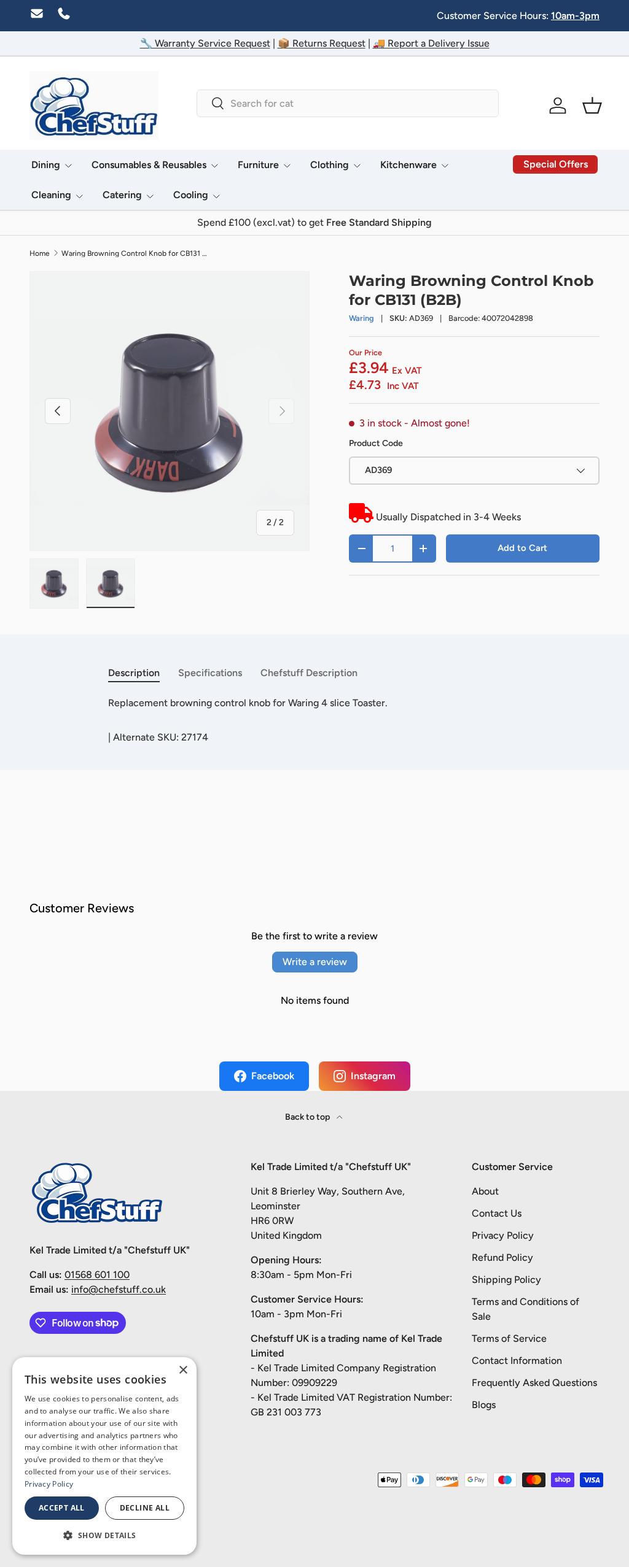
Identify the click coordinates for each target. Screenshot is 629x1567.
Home (39, 253)
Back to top (308, 1117)
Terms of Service (509, 1338)
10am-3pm (575, 15)
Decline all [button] (145, 1508)
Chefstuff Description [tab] (308, 673)
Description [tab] (134, 673)
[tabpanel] (314, 703)
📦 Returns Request (321, 43)
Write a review (315, 962)
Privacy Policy (503, 1235)
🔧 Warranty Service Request (205, 43)
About (485, 1191)
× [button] (182, 1370)
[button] (592, 105)
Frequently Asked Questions (534, 1382)
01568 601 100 (97, 1274)
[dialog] (104, 1456)
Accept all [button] (62, 1508)
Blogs (484, 1405)
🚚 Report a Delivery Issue (431, 43)
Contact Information (517, 1360)
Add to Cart (522, 547)
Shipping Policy (506, 1279)
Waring (361, 318)
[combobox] (347, 103)
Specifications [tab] (210, 673)
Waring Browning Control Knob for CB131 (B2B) (135, 253)
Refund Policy (502, 1257)
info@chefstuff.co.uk (118, 1289)
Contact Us (497, 1213)
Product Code (376, 443)
